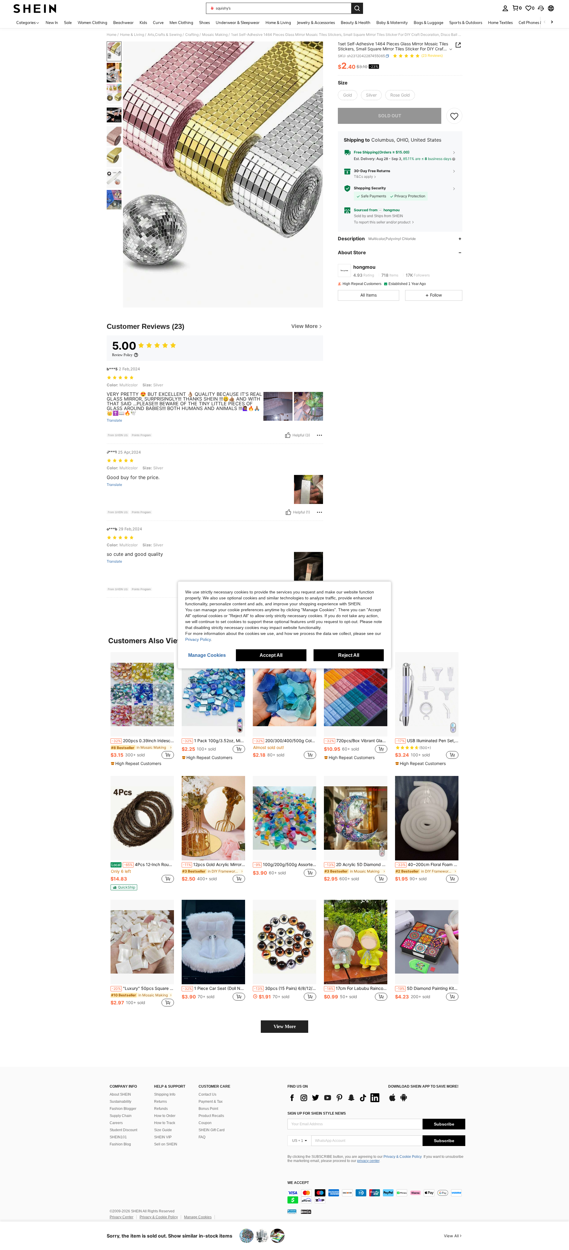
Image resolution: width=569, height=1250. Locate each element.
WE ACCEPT (298, 1183)
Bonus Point (208, 1109)
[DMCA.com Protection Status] (306, 1211)
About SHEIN (120, 1094)
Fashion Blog (120, 1144)
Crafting (192, 35)
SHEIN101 (118, 1137)
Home (111, 35)
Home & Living (132, 35)
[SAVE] (454, 116)
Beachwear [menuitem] (123, 22)
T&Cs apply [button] (363, 177)
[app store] (392, 1100)
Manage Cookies (198, 1217)
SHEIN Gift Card (212, 1130)
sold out (389, 116)
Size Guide (163, 1130)
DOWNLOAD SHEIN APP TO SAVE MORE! (423, 1087)
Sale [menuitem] (68, 22)
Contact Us (207, 1094)
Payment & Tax (211, 1101)
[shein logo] (34, 8)
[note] (137, 763)
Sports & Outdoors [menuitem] (465, 22)
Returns (160, 1101)
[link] (517, 8)
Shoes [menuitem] (204, 22)
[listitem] (142, 709)
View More (285, 1026)
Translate (114, 420)
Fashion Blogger (123, 1109)
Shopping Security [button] (370, 188)
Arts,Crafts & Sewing (165, 35)
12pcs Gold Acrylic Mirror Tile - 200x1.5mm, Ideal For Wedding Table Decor (214, 864)
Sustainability (120, 1101)
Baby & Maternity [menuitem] (392, 22)
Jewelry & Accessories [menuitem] (316, 22)
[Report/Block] (319, 435)
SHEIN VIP (163, 1137)
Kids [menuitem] (143, 22)
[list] (334, 1097)
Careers (116, 1123)
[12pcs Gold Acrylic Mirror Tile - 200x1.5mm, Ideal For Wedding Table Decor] (213, 818)
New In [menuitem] (52, 22)
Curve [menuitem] (158, 22)
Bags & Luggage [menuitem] (428, 22)
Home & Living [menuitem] (278, 22)
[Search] (357, 8)
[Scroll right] (552, 22)
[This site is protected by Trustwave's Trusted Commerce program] (291, 1211)
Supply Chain (121, 1116)
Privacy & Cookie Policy (402, 1157)
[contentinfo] (376, 1196)
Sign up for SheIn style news (316, 1113)
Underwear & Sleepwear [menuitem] (238, 22)
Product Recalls (211, 1116)
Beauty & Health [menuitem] (355, 22)
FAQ (202, 1137)
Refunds (161, 1109)
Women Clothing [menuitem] (92, 22)
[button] (540, 8)
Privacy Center (121, 1217)
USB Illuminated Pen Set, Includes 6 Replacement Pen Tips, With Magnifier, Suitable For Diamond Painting (427, 740)
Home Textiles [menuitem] (500, 22)
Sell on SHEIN (165, 1144)
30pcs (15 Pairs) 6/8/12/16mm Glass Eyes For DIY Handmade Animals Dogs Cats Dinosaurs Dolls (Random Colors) (285, 988)
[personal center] (505, 8)
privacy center (368, 1161)
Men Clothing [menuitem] (181, 22)
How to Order (164, 1116)
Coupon (205, 1123)
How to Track (164, 1123)
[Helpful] (287, 435)
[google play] (403, 1100)
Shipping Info (164, 1094)
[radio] (347, 95)
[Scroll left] (545, 22)
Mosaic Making (215, 35)
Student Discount (123, 1130)
